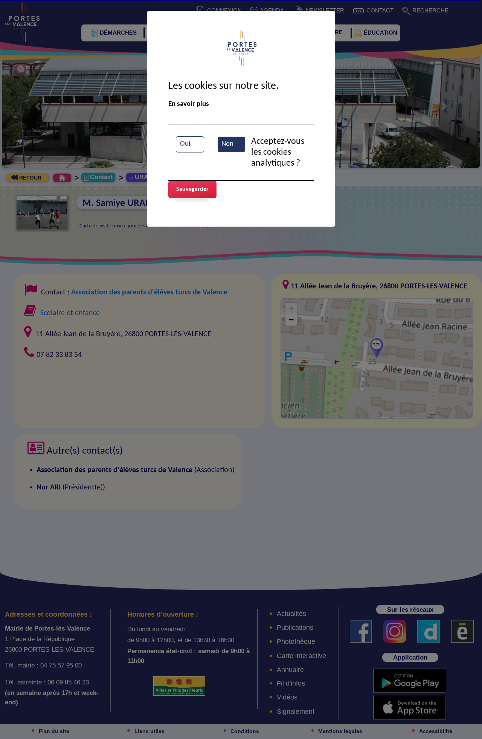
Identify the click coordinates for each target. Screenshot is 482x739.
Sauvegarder (192, 189)
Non (227, 144)
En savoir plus (188, 104)
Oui (185, 144)
